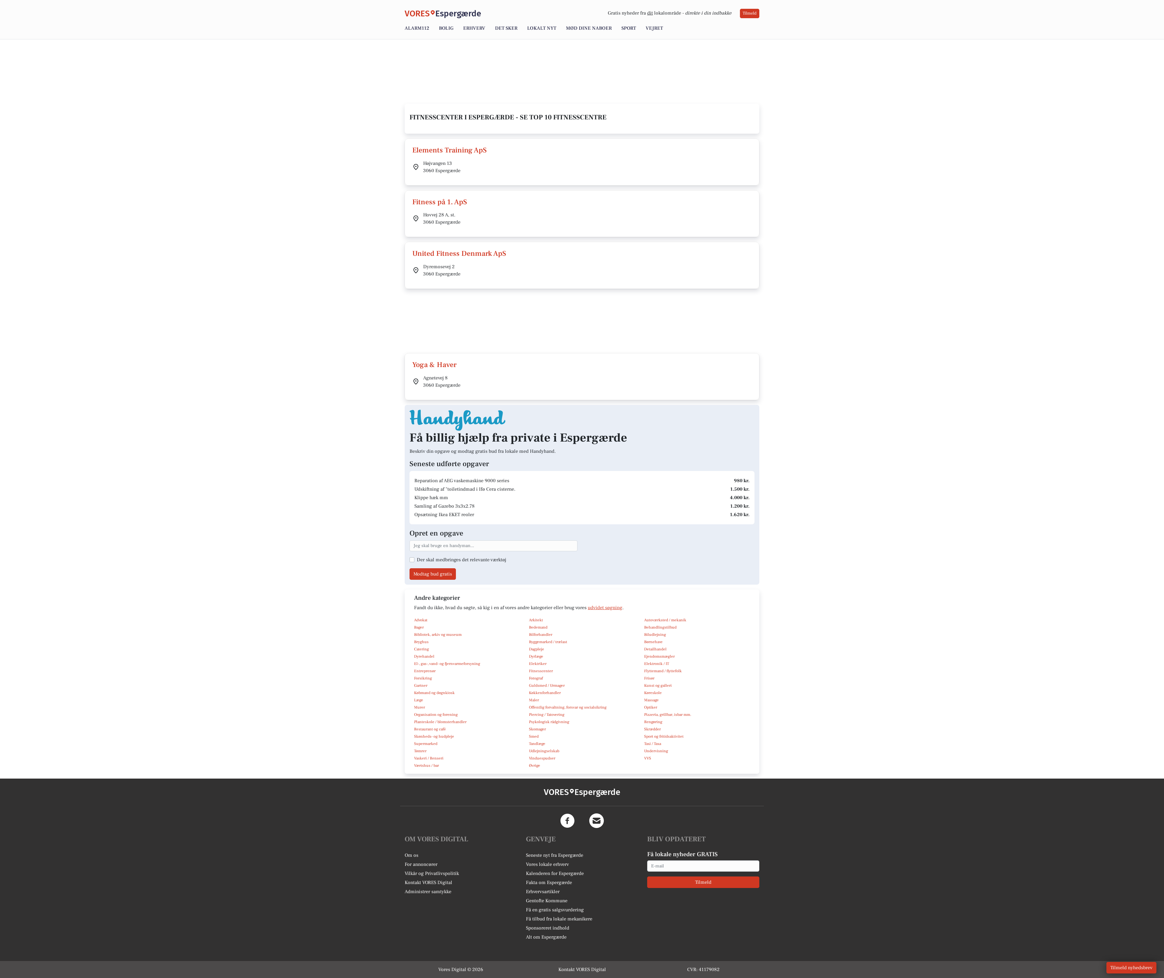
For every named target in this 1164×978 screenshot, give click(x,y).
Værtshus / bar (426, 765)
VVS (647, 758)
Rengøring (653, 721)
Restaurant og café (430, 729)
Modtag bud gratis (432, 574)
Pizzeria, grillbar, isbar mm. (667, 714)
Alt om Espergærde (546, 937)
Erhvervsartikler (543, 892)
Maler (534, 700)
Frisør (649, 678)
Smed (534, 736)
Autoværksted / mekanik (665, 620)
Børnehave (653, 641)
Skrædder (652, 729)
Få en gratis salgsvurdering (555, 910)
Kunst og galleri (658, 685)
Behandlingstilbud (660, 627)
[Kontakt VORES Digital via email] (596, 820)
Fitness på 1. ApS (439, 202)
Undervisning (656, 751)
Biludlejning (655, 634)
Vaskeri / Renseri (428, 758)
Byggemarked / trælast (548, 641)
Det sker (506, 28)
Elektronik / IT (656, 663)
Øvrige (534, 765)
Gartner (420, 685)
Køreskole (653, 692)
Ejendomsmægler (659, 656)
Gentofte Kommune (546, 901)
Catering (421, 649)
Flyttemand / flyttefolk (663, 671)
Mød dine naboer (589, 28)
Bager (419, 627)
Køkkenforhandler (545, 692)
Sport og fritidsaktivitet (664, 736)
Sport (628, 28)
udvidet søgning (605, 608)
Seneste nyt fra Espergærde (554, 855)
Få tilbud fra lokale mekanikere (559, 919)
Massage (651, 700)
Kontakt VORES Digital (428, 883)
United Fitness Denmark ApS (459, 253)
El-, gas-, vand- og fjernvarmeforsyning (447, 663)
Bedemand (538, 627)
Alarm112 (417, 28)
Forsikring (423, 678)
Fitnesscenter (541, 671)
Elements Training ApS (449, 150)
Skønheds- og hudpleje (434, 736)
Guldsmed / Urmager (547, 685)
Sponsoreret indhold (547, 928)
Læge (418, 700)
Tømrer (420, 751)
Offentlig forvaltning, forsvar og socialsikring (568, 707)
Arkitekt (536, 620)
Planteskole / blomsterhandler (440, 721)
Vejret (654, 28)
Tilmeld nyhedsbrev (1131, 968)
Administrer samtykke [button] (428, 892)
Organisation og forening (436, 714)
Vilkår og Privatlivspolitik (432, 873)
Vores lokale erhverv (547, 864)
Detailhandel (655, 649)
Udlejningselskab (544, 751)
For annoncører (421, 864)
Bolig (446, 28)
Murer (419, 707)
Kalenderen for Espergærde (555, 873)
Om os (411, 855)
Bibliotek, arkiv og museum (438, 634)
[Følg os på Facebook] (567, 820)
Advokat (420, 620)
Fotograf (536, 678)
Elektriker (538, 663)
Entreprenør (425, 671)
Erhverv (474, 28)
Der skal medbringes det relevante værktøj (461, 560)
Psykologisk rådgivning (549, 721)
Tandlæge (537, 743)
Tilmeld (750, 13)
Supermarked (425, 743)
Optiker (650, 707)
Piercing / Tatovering (546, 714)
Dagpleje (536, 649)
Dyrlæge (536, 656)
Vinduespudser (542, 758)
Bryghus (421, 641)
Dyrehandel (424, 656)
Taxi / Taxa (652, 743)
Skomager (537, 729)
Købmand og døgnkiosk (434, 692)
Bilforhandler (540, 634)
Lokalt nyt (541, 28)
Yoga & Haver (434, 364)
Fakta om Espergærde (549, 883)
